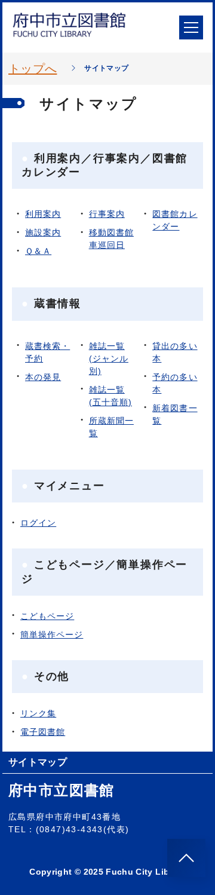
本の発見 (43, 377)
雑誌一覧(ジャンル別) (108, 358)
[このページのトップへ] (186, 858)
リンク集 (38, 713)
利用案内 (43, 214)
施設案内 (43, 232)
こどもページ (47, 616)
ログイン (38, 523)
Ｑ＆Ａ (38, 251)
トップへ (32, 68)
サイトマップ (37, 762)
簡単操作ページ (51, 634)
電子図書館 (42, 732)
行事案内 (107, 214)
